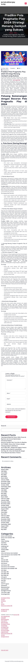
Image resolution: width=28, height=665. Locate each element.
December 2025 (5, 481)
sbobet (3, 551)
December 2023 (5, 519)
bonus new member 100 (7, 537)
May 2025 (3, 493)
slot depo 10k (5, 572)
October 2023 (5, 522)
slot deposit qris (4, 627)
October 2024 (5, 505)
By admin (13, 68)
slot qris (3, 580)
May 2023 (3, 529)
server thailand (4, 628)
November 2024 (5, 503)
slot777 (3, 582)
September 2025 (6, 486)
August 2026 (4, 469)
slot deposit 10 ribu (5, 598)
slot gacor (4, 577)
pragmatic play (4, 632)
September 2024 (6, 507)
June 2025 (4, 491)
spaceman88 (5, 589)
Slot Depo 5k (4, 575)
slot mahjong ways (5, 616)
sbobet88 (3, 617)
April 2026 (4, 476)
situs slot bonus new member (9, 553)
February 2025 (5, 498)
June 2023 (4, 527)
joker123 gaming (5, 619)
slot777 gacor (5, 584)
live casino (4, 544)
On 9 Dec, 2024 (4, 68)
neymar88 (4, 548)
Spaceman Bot (5, 587)
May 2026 (4, 474)
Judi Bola (3, 543)
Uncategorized (5, 594)
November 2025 (5, 483)
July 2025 (4, 490)
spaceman (4, 585)
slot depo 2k (4, 611)
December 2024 (5, 502)
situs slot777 (5, 556)
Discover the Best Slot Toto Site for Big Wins (14, 442)
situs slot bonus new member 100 (10, 554)
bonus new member (6, 536)
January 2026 (5, 480)
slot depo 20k (5, 573)
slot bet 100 (16, 614)
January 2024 (5, 517)
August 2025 (4, 488)
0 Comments (5, 70)
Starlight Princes (6, 590)
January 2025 (5, 500)
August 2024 (4, 509)
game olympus (4, 622)
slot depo (3, 570)
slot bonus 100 (5, 565)
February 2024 (5, 515)
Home (11, 33)
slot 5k (2, 604)
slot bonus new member (8, 566)
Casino (3, 539)
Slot (15, 33)
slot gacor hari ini (6, 578)
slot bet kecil (4, 561)
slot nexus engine (5, 630)
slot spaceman (16, 80)
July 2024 (4, 510)
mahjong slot (4, 546)
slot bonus (4, 563)
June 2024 (4, 512)
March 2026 (4, 478)
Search (3, 426)
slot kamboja (4, 625)
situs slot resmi (4, 650)
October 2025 (5, 485)
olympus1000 (4, 549)
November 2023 (5, 521)
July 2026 (4, 471)
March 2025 (4, 497)
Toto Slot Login (5, 592)
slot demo (3, 601)
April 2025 (4, 495)
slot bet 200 (4, 560)
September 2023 (6, 524)
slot (2, 602)
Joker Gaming (5, 541)
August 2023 (4, 526)
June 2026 (4, 473)
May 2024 (4, 514)
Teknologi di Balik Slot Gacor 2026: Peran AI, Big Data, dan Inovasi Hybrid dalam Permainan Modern (13, 439)
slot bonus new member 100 (9, 568)
